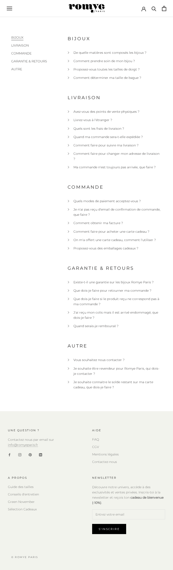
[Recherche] (154, 8)
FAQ (95, 439)
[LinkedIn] (40, 454)
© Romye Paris (24, 557)
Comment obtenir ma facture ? (98, 223)
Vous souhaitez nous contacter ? (99, 360)
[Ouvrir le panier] (164, 8)
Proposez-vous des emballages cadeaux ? (105, 248)
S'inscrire (109, 529)
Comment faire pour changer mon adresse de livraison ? (116, 156)
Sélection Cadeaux (22, 509)
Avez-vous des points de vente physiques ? (106, 112)
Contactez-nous (104, 462)
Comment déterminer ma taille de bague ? (107, 78)
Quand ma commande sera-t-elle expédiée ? (108, 137)
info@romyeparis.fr (23, 445)
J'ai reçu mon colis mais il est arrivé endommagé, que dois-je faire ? (115, 315)
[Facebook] (9, 454)
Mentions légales (105, 454)
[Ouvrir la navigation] (9, 8)
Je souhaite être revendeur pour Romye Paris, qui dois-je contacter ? (116, 371)
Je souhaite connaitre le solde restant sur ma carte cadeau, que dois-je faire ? (113, 384)
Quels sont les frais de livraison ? (98, 129)
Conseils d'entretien (23, 494)
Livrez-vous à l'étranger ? (92, 120)
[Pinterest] (30, 454)
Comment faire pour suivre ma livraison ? (106, 145)
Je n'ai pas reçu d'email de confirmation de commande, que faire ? (116, 212)
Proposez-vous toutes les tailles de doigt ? (106, 69)
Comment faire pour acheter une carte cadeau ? (111, 232)
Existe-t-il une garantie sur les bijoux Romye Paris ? (113, 282)
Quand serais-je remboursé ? (95, 326)
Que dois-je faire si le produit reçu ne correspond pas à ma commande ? (116, 301)
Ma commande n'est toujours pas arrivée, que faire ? (114, 167)
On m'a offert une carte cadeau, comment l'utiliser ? (114, 240)
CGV (95, 447)
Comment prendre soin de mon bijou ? (104, 61)
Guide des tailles (21, 487)
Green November (21, 502)
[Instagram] (19, 454)
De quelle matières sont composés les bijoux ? (109, 53)
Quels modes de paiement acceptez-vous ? (107, 201)
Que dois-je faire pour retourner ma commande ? (112, 291)
